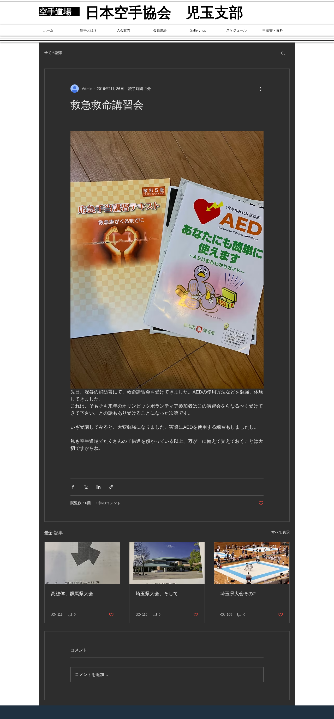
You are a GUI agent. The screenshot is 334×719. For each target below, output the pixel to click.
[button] (283, 53)
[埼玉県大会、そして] (167, 563)
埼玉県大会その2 (238, 593)
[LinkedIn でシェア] (98, 486)
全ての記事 (53, 53)
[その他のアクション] (260, 88)
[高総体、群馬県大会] (82, 563)
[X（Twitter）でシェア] (85, 486)
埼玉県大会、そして (157, 593)
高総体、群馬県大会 (72, 593)
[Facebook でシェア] (72, 486)
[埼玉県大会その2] (251, 563)
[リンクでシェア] (111, 486)
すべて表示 (280, 532)
